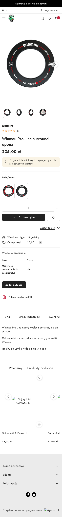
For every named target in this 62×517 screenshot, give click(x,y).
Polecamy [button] (15, 368)
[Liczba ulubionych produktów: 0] (49, 18)
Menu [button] (7, 475)
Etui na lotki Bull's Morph (14, 433)
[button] (55, 65)
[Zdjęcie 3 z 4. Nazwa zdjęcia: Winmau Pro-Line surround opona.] (31, 112)
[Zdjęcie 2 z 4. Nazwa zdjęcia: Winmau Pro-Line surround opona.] (19, 112)
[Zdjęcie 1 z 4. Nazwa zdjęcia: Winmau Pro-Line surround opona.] (7, 112)
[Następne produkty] (54, 397)
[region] (15, 190)
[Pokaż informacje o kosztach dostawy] (40, 242)
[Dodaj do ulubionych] (53, 217)
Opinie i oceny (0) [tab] (29, 317)
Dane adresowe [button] (13, 466)
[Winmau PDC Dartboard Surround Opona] (22, 191)
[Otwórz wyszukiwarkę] (42, 18)
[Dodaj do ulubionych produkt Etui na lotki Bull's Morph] (39, 377)
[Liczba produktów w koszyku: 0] (56, 18)
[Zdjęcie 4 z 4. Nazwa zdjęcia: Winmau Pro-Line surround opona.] (43, 112)
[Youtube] (34, 494)
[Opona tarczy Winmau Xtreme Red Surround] (8, 191)
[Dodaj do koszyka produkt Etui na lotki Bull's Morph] (39, 425)
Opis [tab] (7, 317)
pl (3, 10)
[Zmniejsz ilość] (4, 208)
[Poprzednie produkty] (8, 397)
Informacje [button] (10, 483)
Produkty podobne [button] (40, 368)
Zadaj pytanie (14, 284)
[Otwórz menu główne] (4, 18)
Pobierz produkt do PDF (20, 297)
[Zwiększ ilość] (51, 208)
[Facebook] (28, 494)
